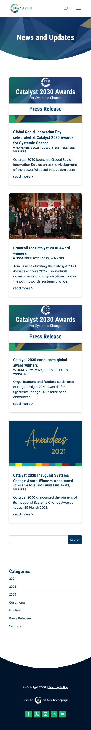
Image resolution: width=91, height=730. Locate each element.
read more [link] (21, 176)
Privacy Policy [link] (58, 687)
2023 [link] (45, 148)
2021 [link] (40, 485)
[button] (78, 11)
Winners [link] (19, 151)
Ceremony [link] (17, 602)
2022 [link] (38, 370)
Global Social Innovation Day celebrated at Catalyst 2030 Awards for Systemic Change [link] (43, 137)
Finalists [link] (15, 610)
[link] (21, 8)
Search (75, 540)
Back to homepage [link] (45, 700)
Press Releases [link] (62, 148)
